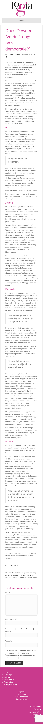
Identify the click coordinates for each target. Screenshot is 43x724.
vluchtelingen (32, 578)
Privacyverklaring (10, 684)
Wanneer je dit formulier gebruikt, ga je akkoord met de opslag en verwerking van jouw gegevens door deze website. (22, 654)
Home (6, 672)
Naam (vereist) (11, 619)
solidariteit (22, 578)
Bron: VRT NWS (11, 565)
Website (8, 641)
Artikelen (18, 573)
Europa (15, 578)
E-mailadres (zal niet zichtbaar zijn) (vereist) (19, 630)
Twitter (36, 709)
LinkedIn (36, 718)
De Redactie (15, 575)
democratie (25, 575)
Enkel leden (8, 682)
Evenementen (9, 680)
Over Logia (8, 675)
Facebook (35, 715)
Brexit (7, 575)
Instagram (33, 712)
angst (35, 573)
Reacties (8, 593)
